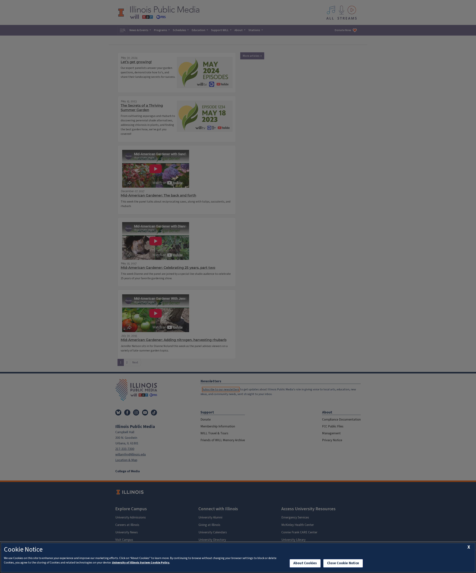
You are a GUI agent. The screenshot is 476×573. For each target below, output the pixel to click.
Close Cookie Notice (343, 563)
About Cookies (305, 563)
